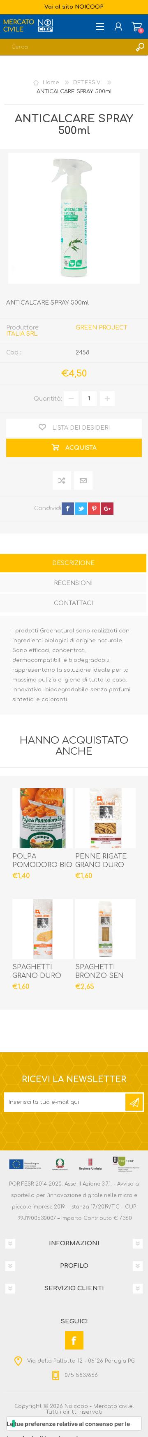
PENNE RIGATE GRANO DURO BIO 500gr (101, 865)
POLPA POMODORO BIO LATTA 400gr (42, 865)
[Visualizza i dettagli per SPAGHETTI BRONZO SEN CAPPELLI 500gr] (105, 929)
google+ (107, 508)
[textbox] (65, 47)
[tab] (73, 564)
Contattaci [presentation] (73, 603)
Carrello (136, 27)
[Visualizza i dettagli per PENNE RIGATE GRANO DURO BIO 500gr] (105, 818)
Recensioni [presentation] (73, 583)
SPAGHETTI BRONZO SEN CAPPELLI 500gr (102, 976)
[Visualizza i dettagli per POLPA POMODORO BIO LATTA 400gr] (42, 818)
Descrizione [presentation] (73, 563)
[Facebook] (74, 1340)
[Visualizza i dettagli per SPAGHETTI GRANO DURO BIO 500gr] (42, 929)
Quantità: (48, 398)
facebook (68, 508)
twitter (81, 508)
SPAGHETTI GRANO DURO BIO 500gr (36, 976)
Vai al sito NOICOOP (74, 7)
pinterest (94, 508)
